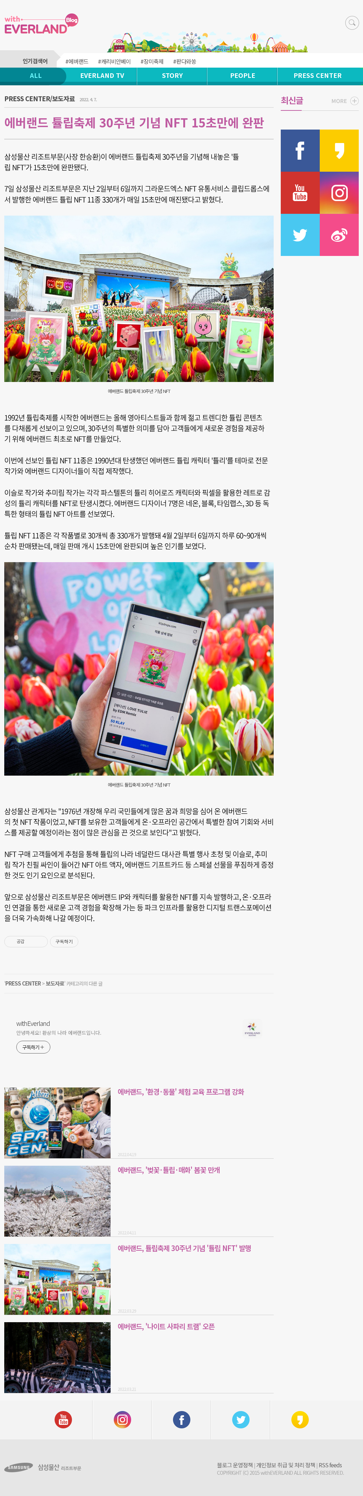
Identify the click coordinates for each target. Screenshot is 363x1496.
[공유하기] (31, 941)
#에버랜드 (76, 61)
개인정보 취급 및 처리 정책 (285, 1465)
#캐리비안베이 (114, 61)
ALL (36, 75)
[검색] (352, 23)
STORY (172, 75)
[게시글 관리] (39, 941)
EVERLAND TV (102, 75)
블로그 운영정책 (235, 1465)
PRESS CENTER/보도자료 (39, 98)
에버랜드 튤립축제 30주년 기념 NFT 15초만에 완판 (134, 122)
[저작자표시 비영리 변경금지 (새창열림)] (87, 941)
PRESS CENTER (318, 75)
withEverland (33, 1023)
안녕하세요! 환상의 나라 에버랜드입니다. (58, 1032)
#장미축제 (151, 61)
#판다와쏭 (184, 61)
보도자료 (55, 983)
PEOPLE (242, 75)
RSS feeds (330, 1465)
